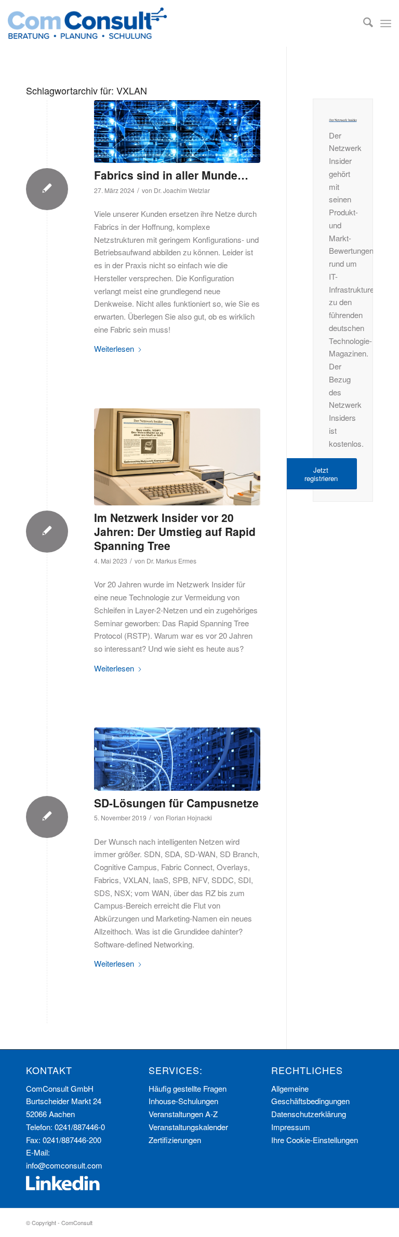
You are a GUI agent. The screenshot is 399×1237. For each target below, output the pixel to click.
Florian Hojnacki (189, 817)
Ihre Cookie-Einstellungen (314, 1139)
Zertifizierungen (175, 1139)
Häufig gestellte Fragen (188, 1088)
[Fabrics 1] (177, 131)
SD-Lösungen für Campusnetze (176, 802)
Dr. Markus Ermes (171, 560)
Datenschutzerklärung (308, 1113)
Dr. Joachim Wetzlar (182, 190)
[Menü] (385, 23)
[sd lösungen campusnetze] (177, 759)
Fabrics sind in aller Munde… (171, 175)
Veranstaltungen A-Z (183, 1113)
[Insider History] (177, 456)
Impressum (290, 1126)
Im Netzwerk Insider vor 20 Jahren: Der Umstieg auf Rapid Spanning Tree (175, 532)
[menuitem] (363, 23)
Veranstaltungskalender (188, 1126)
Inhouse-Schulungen (183, 1100)
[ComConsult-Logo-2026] (87, 23)
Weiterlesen (114, 348)
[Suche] (363, 23)
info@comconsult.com (64, 1165)
